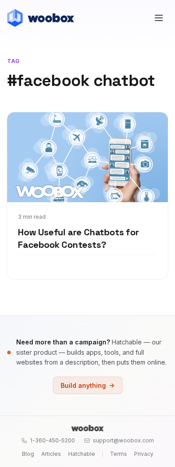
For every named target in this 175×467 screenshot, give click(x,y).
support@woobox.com (123, 440)
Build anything (83, 385)
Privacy (143, 453)
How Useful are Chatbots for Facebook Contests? (78, 238)
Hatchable (81, 453)
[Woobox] (87, 428)
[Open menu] (159, 18)
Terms (118, 453)
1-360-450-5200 (52, 440)
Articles (51, 453)
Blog (28, 453)
